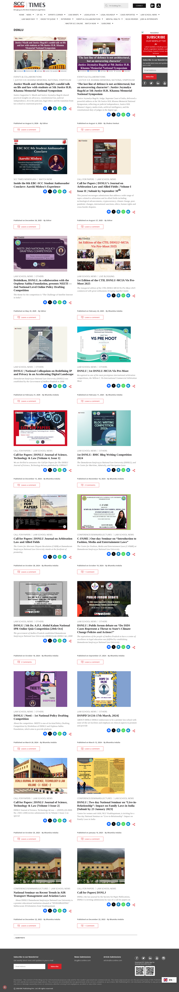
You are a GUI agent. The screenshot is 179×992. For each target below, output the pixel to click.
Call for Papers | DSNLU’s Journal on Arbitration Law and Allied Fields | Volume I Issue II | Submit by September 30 (104, 187)
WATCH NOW (90, 23)
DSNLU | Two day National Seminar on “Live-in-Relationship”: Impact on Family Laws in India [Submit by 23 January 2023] (107, 806)
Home (21, 15)
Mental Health (113, 19)
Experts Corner (55, 15)
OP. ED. (40, 15)
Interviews (66, 19)
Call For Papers (85, 179)
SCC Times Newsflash (25, 179)
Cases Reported (127, 15)
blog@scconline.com (82, 960)
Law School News (149, 15)
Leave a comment (28, 129)
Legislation (89, 15)
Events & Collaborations (88, 19)
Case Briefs (73, 15)
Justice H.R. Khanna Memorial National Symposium (43, 80)
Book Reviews (132, 19)
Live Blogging (106, 276)
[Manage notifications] (5, 987)
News (28, 15)
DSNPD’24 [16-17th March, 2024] (98, 715)
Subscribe (106, 23)
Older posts (19, 938)
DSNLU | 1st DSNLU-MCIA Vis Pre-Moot (102, 370)
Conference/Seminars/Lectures (94, 535)
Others (40, 276)
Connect (139, 6)
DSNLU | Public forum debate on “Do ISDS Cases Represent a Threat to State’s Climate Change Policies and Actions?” (104, 629)
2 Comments (90, 485)
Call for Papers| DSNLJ (91, 892)
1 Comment (89, 572)
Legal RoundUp (108, 15)
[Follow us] (144, 83)
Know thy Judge (48, 19)
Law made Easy (28, 19)
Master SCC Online (74, 23)
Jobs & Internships (149, 19)
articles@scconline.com (113, 960)
